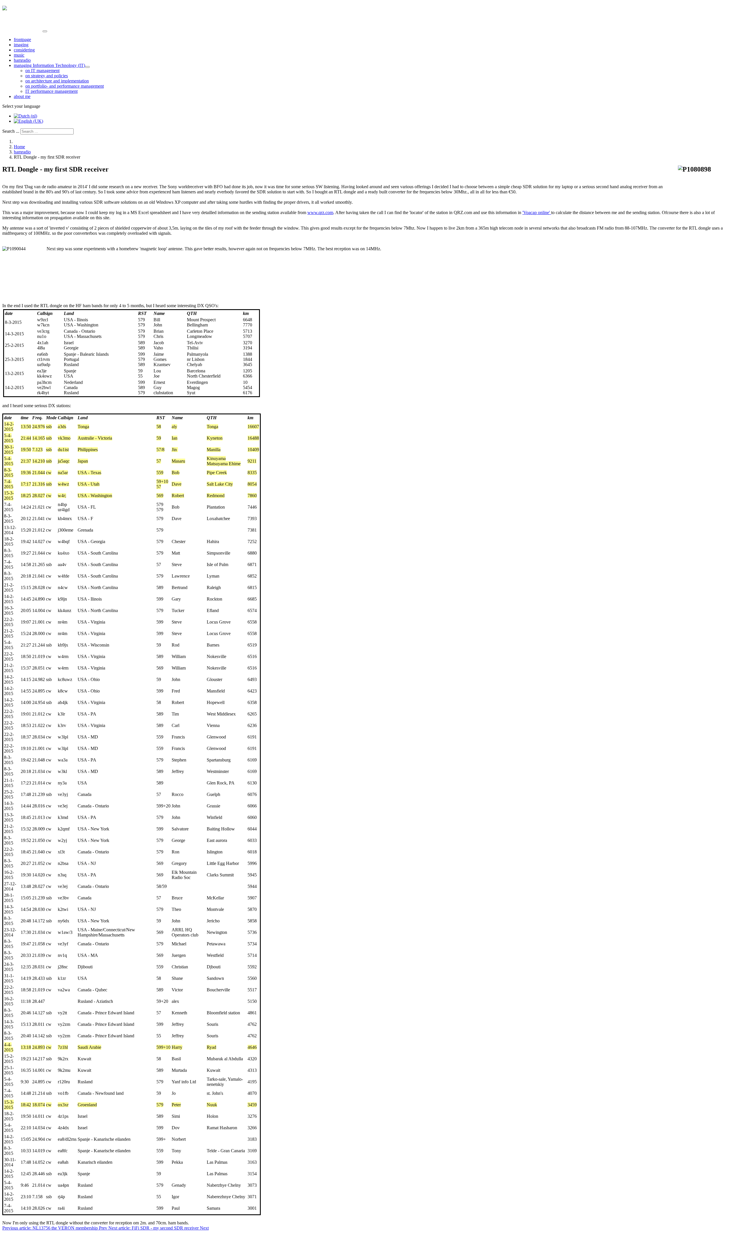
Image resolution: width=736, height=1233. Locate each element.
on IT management (42, 70)
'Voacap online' (536, 212)
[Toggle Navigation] (45, 31)
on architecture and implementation (57, 80)
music (19, 55)
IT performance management (51, 91)
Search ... (10, 131)
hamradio (22, 60)
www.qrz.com (320, 212)
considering (24, 49)
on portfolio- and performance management (64, 86)
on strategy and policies (46, 75)
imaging (21, 44)
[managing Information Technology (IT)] (87, 67)
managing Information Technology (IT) (49, 65)
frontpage (22, 39)
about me (22, 96)
